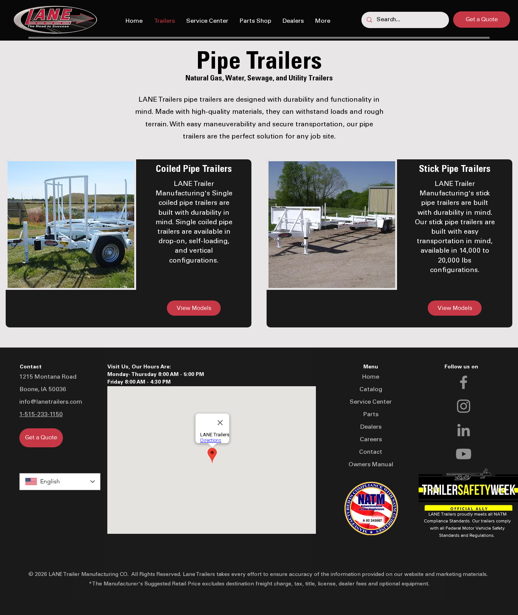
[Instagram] (463, 406)
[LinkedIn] (463, 430)
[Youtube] (463, 454)
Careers (371, 440)
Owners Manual (370, 465)
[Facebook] (463, 382)
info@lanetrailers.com (50, 402)
